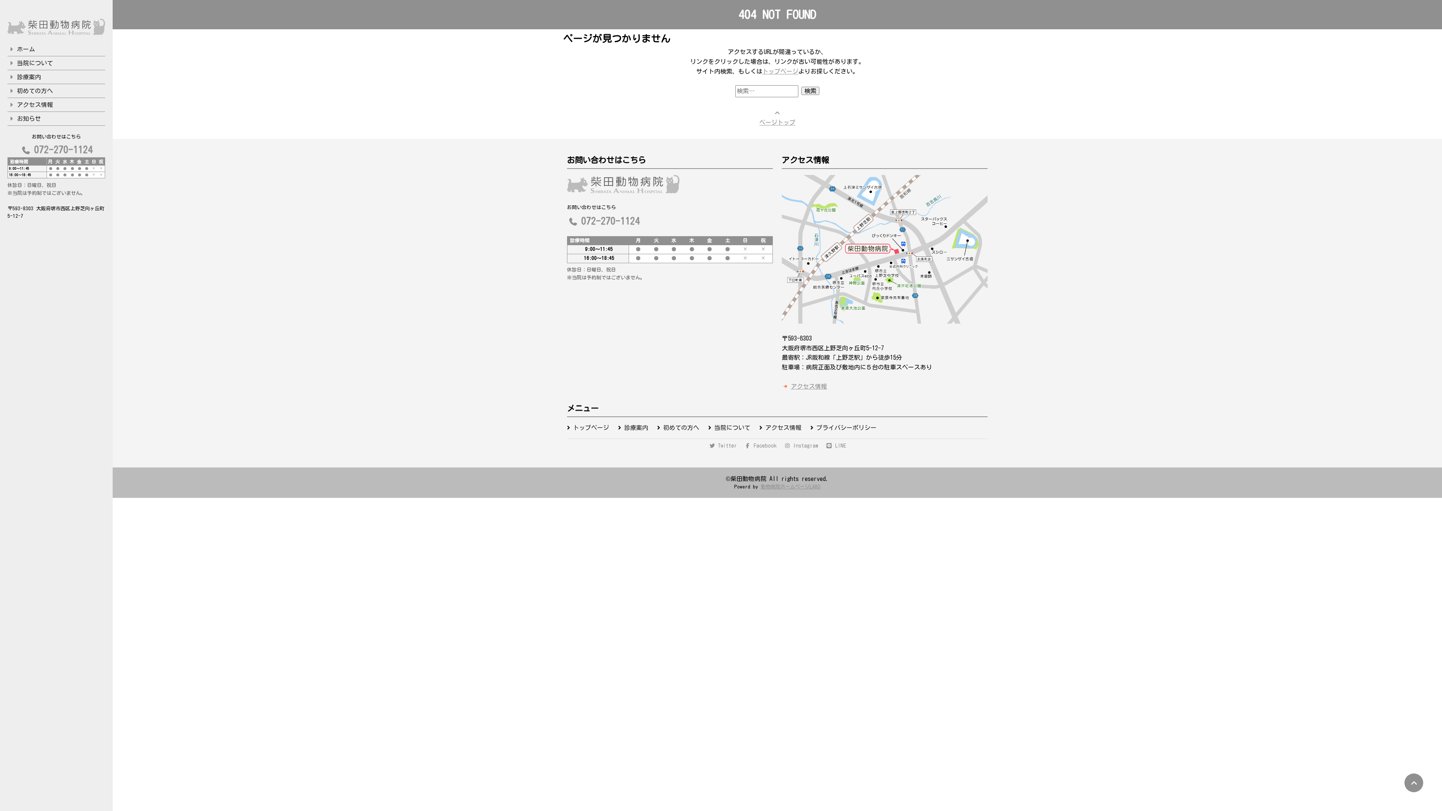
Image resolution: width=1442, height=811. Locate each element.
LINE (839, 445)
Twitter (726, 445)
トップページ (780, 71)
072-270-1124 (63, 149)
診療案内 (29, 77)
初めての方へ (35, 91)
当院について (35, 63)
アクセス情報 (35, 105)
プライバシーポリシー (846, 428)
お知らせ (29, 119)
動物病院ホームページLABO (791, 486)
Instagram (804, 445)
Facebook (764, 445)
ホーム (26, 49)
